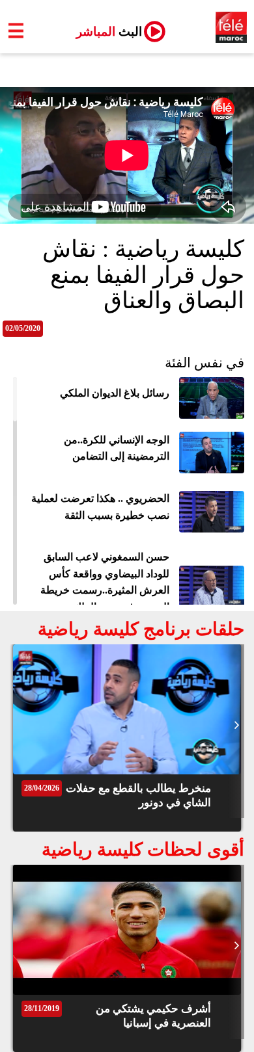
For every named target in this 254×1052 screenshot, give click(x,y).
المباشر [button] (104, 31)
